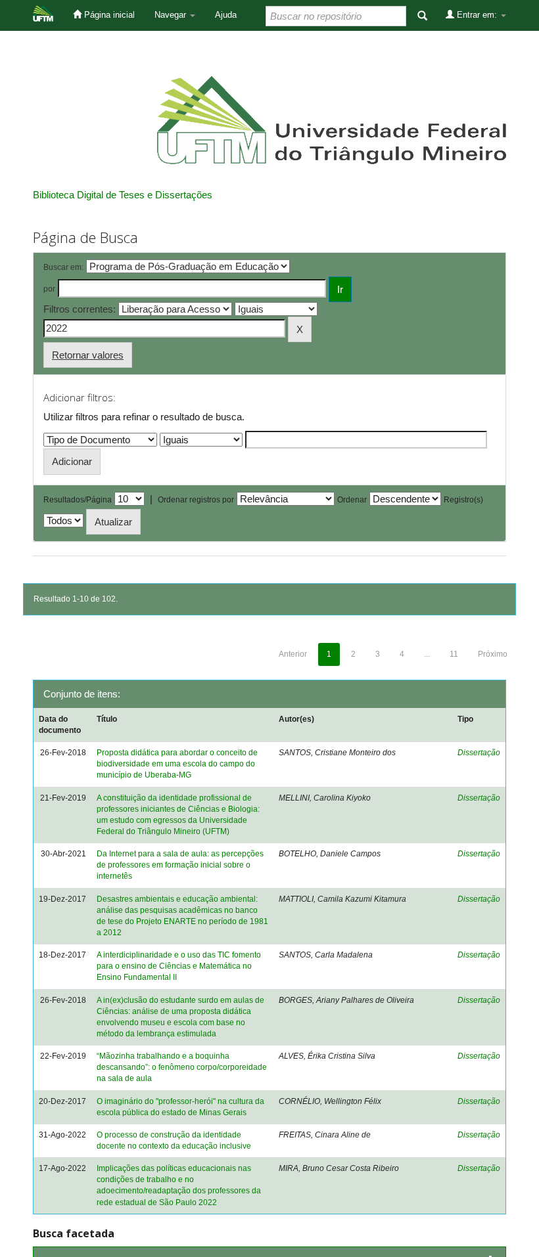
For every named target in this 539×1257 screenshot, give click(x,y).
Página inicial (108, 15)
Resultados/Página (77, 499)
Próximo (492, 654)
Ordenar (352, 499)
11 (454, 654)
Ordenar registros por (196, 499)
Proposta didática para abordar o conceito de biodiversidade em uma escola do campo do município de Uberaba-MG (177, 764)
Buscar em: (63, 267)
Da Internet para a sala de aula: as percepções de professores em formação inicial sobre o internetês (180, 865)
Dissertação (478, 752)
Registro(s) (463, 499)
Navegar (171, 15)
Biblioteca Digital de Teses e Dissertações (122, 194)
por (49, 289)
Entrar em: (477, 15)
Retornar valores (88, 355)
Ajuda (226, 15)
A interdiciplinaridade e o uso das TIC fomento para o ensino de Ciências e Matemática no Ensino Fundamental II (179, 966)
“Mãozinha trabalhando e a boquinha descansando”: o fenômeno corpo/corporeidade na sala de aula (182, 1067)
